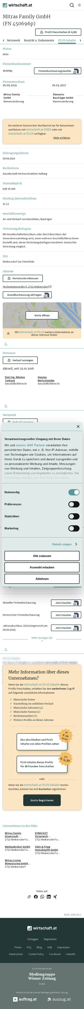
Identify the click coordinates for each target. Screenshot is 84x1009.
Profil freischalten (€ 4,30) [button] (61, 32)
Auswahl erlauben (42, 567)
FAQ (29, 947)
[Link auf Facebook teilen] (36, 897)
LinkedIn (70, 954)
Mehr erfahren (62, 137)
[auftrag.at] (25, 1000)
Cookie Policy (36, 954)
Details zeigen (61, 544)
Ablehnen (42, 578)
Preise (17, 947)
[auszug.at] (59, 1001)
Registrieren (50, 939)
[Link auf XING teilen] (55, 897)
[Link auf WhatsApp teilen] (42, 897)
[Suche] (72, 5)
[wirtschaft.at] (17, 5)
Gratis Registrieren (42, 800)
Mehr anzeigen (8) (42, 637)
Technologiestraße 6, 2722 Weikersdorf (26, 286)
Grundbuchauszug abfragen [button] (24, 295)
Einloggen (32, 939)
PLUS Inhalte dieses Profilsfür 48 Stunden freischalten (43, 762)
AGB (49, 947)
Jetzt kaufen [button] (63, 603)
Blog (39, 947)
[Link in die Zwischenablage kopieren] (29, 897)
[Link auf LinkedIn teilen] (49, 897)
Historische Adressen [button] (25, 278)
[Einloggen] (79, 5)
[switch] (74, 504)
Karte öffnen (42, 315)
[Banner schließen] (78, 426)
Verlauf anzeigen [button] (23, 360)
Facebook (55, 954)
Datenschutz (16, 954)
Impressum (63, 947)
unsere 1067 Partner (30, 445)
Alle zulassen (42, 556)
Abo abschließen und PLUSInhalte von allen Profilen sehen (43, 739)
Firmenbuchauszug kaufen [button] (54, 71)
